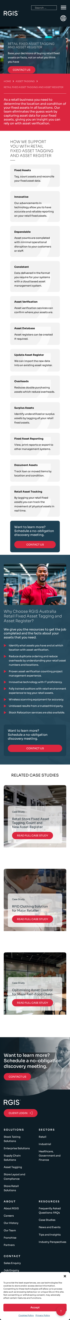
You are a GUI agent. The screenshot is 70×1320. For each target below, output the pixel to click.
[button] (65, 1276)
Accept (35, 1307)
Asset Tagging (25, 81)
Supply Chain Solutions (12, 1157)
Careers (9, 1215)
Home (7, 81)
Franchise (10, 1237)
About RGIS (11, 1208)
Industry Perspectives (52, 1241)
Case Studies (47, 1219)
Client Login (18, 1113)
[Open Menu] (63, 7)
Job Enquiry (11, 1270)
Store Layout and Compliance (14, 1176)
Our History (11, 1223)
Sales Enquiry (12, 1263)
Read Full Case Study (32, 835)
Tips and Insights (50, 1234)
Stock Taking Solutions (12, 1139)
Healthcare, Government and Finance (49, 1155)
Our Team (10, 1230)
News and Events (49, 1227)
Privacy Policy (43, 1315)
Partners (9, 1245)
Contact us (21, 69)
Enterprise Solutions (17, 1148)
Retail (42, 1136)
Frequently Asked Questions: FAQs (50, 1210)
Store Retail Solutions (11, 1188)
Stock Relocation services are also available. (37, 712)
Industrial (45, 1144)
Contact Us (35, 544)
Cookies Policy (26, 1315)
